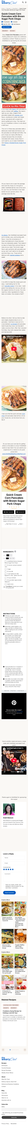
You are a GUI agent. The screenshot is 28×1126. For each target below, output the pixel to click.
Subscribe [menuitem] (4, 1093)
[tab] (11, 1049)
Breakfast (15, 8)
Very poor (4, 869)
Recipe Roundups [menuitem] (6, 1070)
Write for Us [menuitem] (5, 1098)
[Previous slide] (3, 1049)
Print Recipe (9, 512)
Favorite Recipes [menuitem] (6, 1068)
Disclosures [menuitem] (5, 1095)
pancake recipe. (9, 286)
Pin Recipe (21, 512)
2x (10, 558)
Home (3, 8)
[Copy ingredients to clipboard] (15, 551)
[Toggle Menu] (25, 2)
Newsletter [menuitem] (14, 1123)
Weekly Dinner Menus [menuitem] (7, 1072)
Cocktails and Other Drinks (11, 1005)
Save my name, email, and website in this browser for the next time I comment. (14, 886)
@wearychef (20, 711)
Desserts (6, 1007)
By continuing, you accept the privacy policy (12, 1113)
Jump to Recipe (6, 27)
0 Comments (6, 22)
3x (13, 558)
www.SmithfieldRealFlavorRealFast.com (13, 454)
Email (3, 1106)
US (7, 555)
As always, (5, 235)
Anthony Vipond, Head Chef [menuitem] (9, 1081)
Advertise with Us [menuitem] (6, 1100)
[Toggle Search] (23, 2)
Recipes (9, 8)
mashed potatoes (15, 255)
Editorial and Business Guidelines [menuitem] (10, 1084)
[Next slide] (24, 1049)
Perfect (13, 869)
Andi (8, 690)
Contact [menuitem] (4, 1086)
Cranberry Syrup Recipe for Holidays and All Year (12, 1012)
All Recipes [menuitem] (5, 1065)
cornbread (14, 324)
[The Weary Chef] (9, 2)
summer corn (19, 115)
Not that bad (6, 869)
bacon (14, 109)
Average (8, 869)
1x (7, 558)
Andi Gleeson (16, 24)
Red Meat (12, 30)
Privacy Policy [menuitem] (5, 1123)
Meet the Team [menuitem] (6, 1079)
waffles (16, 111)
